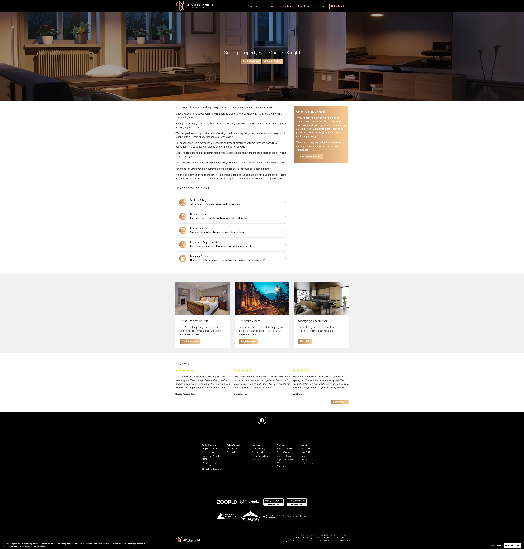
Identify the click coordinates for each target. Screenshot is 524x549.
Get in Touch (337, 6)
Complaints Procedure (308, 535)
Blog (303, 456)
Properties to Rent (284, 449)
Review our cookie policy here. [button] (33, 546)
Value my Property (309, 156)
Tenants (302, 6)
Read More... (339, 402)
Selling (266, 6)
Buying (250, 6)
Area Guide (306, 452)
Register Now (248, 341)
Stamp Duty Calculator (211, 469)
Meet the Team (307, 449)
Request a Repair (284, 456)
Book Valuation (251, 61)
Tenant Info (281, 466)
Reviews (305, 460)
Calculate (305, 341)
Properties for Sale (210, 449)
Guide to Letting (258, 449)
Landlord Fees (258, 460)
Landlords (284, 6)
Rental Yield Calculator (261, 456)
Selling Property (234, 445)
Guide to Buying (208, 452)
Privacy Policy (320, 535)
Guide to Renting (284, 452)
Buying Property (209, 445)
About (318, 6)
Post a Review (307, 463)
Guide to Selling (272, 61)
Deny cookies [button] (496, 545)
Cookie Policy (329, 535)
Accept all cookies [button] (512, 545)
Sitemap (346, 535)
